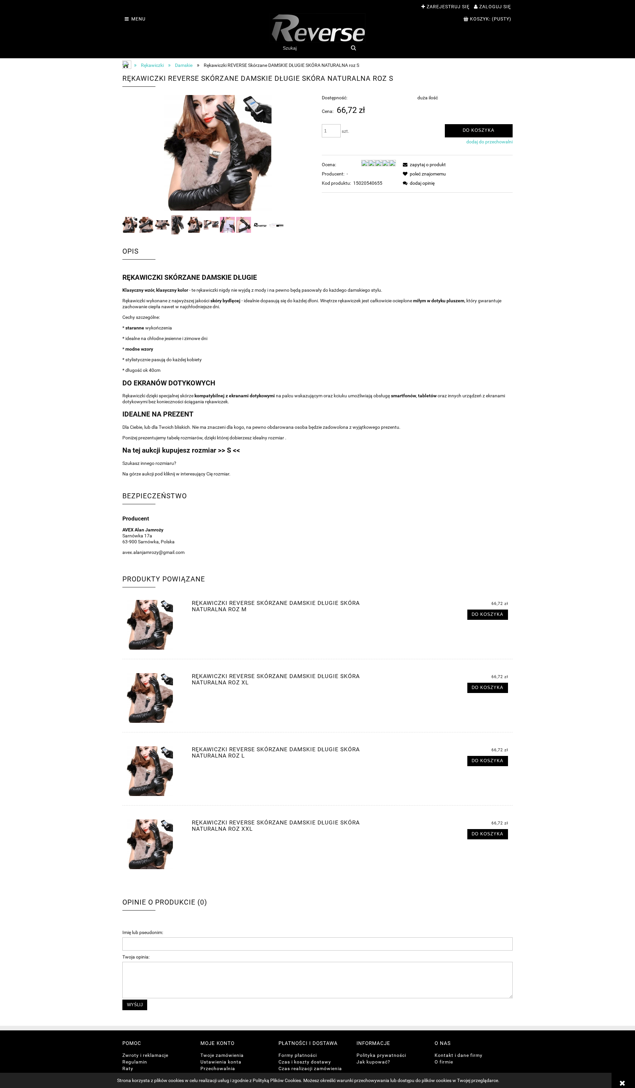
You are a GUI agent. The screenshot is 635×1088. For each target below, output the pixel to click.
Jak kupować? (373, 1061)
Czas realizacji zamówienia (310, 1068)
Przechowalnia (217, 1068)
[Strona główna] (317, 27)
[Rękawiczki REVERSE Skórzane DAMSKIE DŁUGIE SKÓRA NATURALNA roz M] (155, 625)
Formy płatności (297, 1055)
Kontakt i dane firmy (459, 1055)
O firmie (444, 1061)
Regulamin (134, 1061)
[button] (423, 164)
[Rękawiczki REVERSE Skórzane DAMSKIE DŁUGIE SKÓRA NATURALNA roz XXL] (155, 844)
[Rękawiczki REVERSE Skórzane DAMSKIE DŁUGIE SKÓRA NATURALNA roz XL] (155, 698)
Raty (127, 1068)
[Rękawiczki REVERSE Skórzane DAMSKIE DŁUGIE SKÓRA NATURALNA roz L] (155, 771)
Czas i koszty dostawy (304, 1061)
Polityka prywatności (381, 1055)
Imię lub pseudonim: (142, 932)
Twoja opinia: (135, 957)
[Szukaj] (353, 48)
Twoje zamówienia (222, 1055)
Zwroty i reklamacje (145, 1055)
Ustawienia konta (220, 1061)
